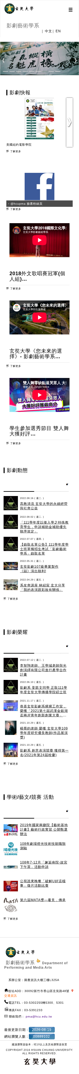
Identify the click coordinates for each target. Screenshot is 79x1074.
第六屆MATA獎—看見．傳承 (43, 900)
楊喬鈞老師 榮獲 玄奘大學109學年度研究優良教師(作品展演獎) (44, 733)
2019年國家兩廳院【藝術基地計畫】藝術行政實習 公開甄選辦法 (44, 829)
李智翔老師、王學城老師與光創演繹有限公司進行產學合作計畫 (43, 670)
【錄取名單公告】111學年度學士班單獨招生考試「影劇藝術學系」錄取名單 (44, 549)
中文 (48, 31)
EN (58, 31)
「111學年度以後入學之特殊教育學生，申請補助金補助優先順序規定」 (44, 527)
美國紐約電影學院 (19, 144)
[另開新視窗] (18, 8)
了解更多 (15, 151)
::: (1, 39)
